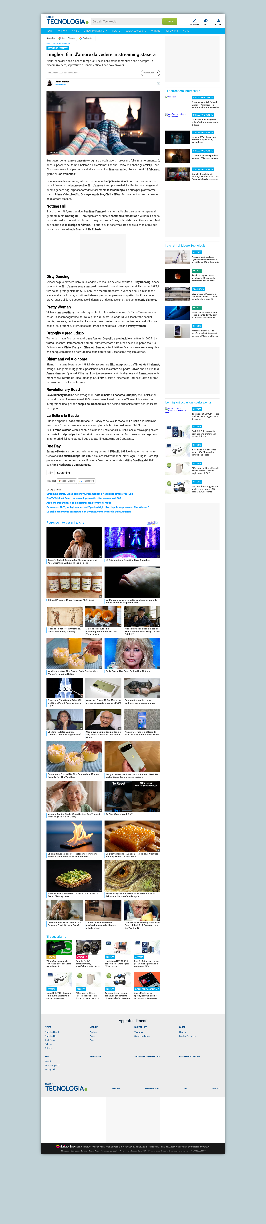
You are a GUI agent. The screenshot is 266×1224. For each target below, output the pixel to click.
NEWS (49, 31)
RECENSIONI (171, 31)
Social (48, 1061)
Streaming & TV (52, 1065)
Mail (206, 24)
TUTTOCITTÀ (154, 1147)
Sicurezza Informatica (147, 1056)
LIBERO (78, 1147)
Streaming (63, 472)
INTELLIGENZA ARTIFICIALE (147, 989)
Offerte (48, 1048)
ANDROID (62, 31)
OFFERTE (155, 31)
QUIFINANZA (181, 1147)
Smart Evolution (142, 1036)
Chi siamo (65, 1151)
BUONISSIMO (193, 1147)
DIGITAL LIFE (140, 1027)
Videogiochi (50, 1069)
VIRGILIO (87, 1147)
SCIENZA (197, 271)
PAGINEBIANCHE (140, 1147)
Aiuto (122, 1151)
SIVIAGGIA (170, 1147)
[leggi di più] (158, 83)
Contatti (216, 1089)
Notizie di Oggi (52, 1032)
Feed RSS (116, 1089)
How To (182, 1032)
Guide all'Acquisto (187, 1036)
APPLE (75, 31)
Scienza (48, 1044)
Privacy (84, 1151)
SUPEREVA (204, 1147)
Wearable (138, 1032)
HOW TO (116, 31)
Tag (185, 1089)
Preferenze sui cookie (109, 1151)
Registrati (195, 24)
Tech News (50, 1040)
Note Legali (75, 1151)
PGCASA (128, 1147)
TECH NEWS (198, 289)
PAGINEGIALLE (98, 1147)
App (92, 1040)
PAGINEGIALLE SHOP (115, 1147)
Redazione (95, 1056)
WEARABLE (82, 957)
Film (50, 472)
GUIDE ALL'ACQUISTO (135, 31)
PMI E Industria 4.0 (189, 1056)
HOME (48, 43)
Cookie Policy (94, 1151)
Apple (92, 1036)
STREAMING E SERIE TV (95, 31)
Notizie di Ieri (51, 1036)
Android (93, 1032)
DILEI (163, 1147)
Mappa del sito (152, 1089)
